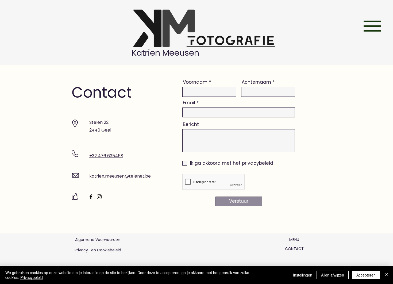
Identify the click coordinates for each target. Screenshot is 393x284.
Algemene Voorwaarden (97, 239)
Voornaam (195, 82)
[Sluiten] (386, 275)
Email (189, 103)
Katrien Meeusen (166, 53)
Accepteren (366, 275)
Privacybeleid (31, 277)
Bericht (191, 124)
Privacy (81, 250)
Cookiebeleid (109, 250)
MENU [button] (294, 239)
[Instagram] (99, 197)
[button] (372, 26)
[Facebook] (91, 197)
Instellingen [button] (302, 275)
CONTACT (295, 248)
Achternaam (256, 82)
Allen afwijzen (332, 275)
